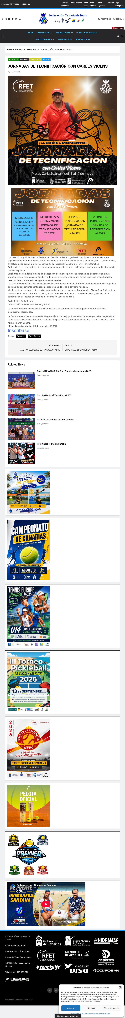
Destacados (13, 60)
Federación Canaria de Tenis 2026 (19, 1000)
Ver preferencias (111, 1008)
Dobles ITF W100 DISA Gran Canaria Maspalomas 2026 (64, 371)
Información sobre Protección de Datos (97, 1013)
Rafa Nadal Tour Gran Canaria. (51, 444)
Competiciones (76, 3)
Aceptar (70, 1008)
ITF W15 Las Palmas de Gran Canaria (55, 419)
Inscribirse (18, 330)
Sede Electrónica (43, 39)
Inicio (30, 33)
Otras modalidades (85, 33)
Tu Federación (43, 33)
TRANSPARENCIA (82, 39)
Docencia (24, 60)
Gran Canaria (35, 60)
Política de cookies (77, 1013)
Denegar (91, 1008)
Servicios (110, 3)
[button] (120, 987)
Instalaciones (65, 39)
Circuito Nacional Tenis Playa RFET (54, 395)
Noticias (46, 60)
